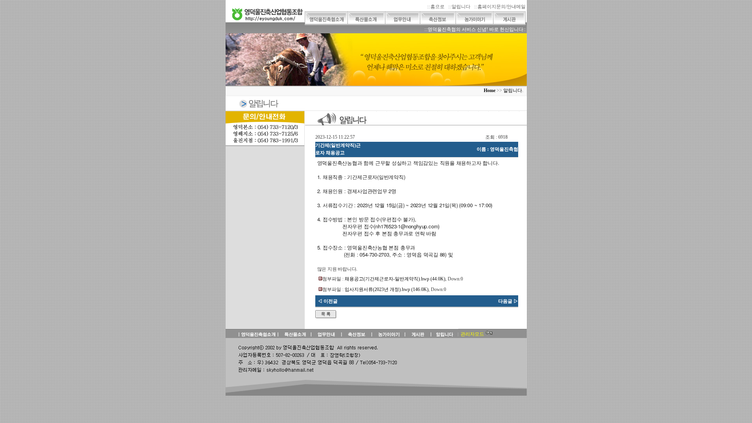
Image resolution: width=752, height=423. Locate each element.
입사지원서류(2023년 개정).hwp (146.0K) (386, 289)
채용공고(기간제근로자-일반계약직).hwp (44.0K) (395, 279)
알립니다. (513, 90)
